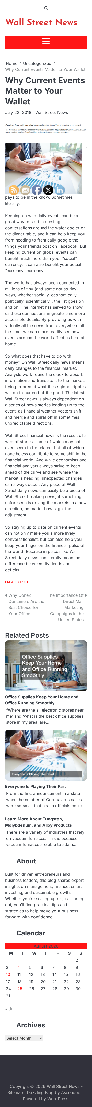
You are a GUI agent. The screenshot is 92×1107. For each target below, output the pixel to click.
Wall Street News (41, 23)
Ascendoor (71, 1092)
